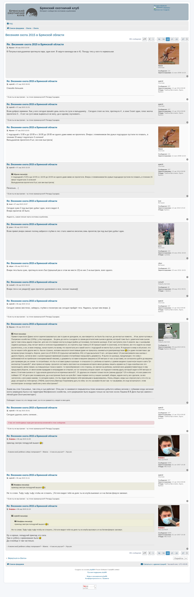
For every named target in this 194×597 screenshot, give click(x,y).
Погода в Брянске (160, 6)
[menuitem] (10, 24)
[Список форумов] (23, 12)
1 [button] (153, 39)
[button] (144, 39)
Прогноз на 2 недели (161, 10)
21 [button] (172, 39)
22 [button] (177, 39)
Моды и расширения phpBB (97, 576)
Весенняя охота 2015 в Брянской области (34, 35)
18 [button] (159, 39)
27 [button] (183, 39)
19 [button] (163, 39)
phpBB (92, 569)
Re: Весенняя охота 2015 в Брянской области (35, 44)
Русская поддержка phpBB (97, 572)
